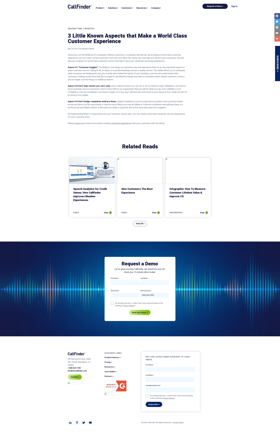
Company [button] (155, 8)
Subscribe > (154, 404)
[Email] (277, 33)
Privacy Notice (128, 306)
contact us (79, 123)
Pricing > (108, 362)
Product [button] (99, 8)
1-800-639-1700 (74, 368)
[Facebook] (277, 16)
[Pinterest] (277, 27)
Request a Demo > (215, 6)
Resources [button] (141, 8)
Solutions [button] (112, 8)
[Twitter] (277, 21)
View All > (140, 223)
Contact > (75, 377)
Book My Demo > (140, 312)
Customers (127, 8)
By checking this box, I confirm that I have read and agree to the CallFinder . (139, 304)
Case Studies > (111, 371)
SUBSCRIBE (277, 62)
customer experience (120, 123)
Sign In (234, 6)
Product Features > (113, 357)
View (106, 212)
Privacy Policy (178, 422)
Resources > (110, 367)
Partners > (109, 376)
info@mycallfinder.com (77, 371)
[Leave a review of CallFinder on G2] (115, 386)
